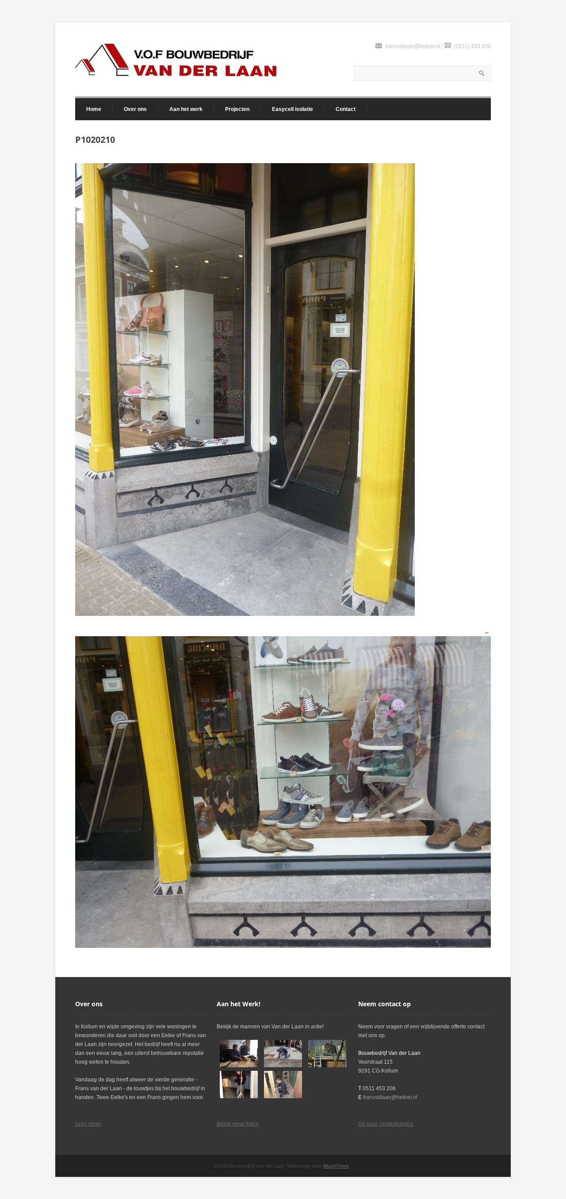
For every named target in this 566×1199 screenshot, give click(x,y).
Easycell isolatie (292, 109)
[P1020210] (245, 614)
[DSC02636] (283, 1053)
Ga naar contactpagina (385, 1124)
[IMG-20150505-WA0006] (239, 1053)
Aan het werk (186, 109)
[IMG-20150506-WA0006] (327, 1053)
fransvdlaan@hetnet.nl (413, 46)
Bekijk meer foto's (238, 1124)
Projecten (237, 109)
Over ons (135, 109)
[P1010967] (283, 1084)
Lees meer (88, 1124)
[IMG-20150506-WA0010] (239, 1084)
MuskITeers (336, 1165)
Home (93, 109)
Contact (346, 109)
